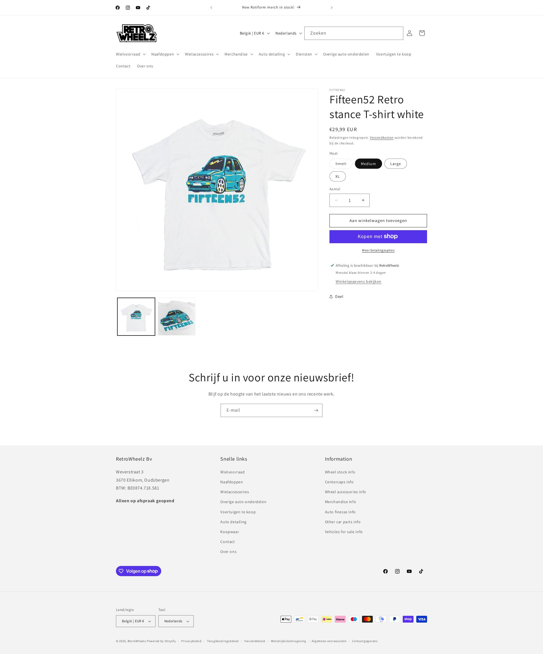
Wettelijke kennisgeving (288, 641)
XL (337, 176)
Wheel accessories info (345, 491)
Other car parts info (343, 521)
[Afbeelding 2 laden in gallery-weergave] (176, 316)
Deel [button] (339, 296)
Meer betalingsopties (378, 250)
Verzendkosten (382, 137)
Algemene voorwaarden (329, 641)
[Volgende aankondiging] (332, 7)
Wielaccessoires (234, 491)
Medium (368, 163)
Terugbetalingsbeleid (223, 641)
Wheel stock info (340, 472)
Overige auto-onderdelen (243, 501)
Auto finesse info (340, 511)
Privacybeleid (191, 641)
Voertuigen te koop (238, 511)
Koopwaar (229, 531)
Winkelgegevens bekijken (359, 281)
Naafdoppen (231, 481)
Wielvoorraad (232, 472)
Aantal (334, 189)
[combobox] (354, 33)
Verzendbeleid (254, 641)
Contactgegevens (365, 641)
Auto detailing (233, 521)
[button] (130, 54)
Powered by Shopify (161, 641)
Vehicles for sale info (344, 531)
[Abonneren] (316, 410)
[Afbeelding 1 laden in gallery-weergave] (136, 316)
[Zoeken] (397, 33)
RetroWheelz (137, 641)
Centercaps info (339, 481)
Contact (227, 541)
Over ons (228, 551)
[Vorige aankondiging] (211, 7)
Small (343, 165)
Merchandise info (340, 501)
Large (395, 163)
